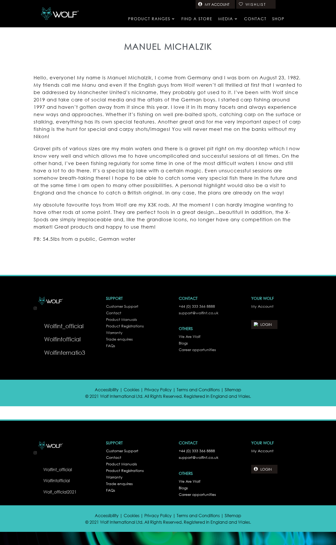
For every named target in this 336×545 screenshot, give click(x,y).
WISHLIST (255, 4)
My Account (262, 450)
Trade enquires (119, 483)
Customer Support (122, 450)
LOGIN (266, 324)
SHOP (278, 19)
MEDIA (225, 19)
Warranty (114, 477)
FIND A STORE (196, 19)
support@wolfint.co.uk (198, 457)
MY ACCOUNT (217, 4)
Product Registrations (125, 470)
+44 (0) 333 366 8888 (197, 450)
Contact (113, 457)
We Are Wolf (189, 481)
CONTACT (255, 19)
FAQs (110, 490)
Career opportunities (197, 494)
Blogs (183, 487)
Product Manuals (121, 463)
